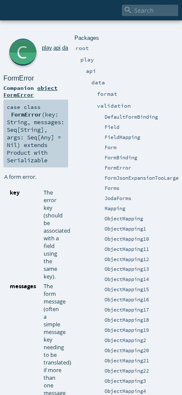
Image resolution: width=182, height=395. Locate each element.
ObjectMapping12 (127, 259)
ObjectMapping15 (127, 289)
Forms (112, 188)
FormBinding (121, 158)
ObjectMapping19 (127, 330)
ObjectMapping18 (127, 320)
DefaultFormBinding (131, 117)
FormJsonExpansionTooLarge (142, 178)
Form (110, 147)
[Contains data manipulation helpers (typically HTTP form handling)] (100, 188)
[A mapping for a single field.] (100, 137)
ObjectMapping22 (127, 371)
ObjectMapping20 (127, 350)
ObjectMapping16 (127, 300)
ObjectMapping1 (125, 229)
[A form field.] (100, 127)
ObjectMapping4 (125, 391)
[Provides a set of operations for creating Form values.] (94, 148)
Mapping (115, 208)
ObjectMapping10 (127, 239)
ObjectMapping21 (127, 361)
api (57, 48)
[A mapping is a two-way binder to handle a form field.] (100, 209)
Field (112, 127)
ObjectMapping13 (127, 269)
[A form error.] (100, 168)
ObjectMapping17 (127, 310)
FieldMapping (122, 137)
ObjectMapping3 (125, 381)
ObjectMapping (124, 219)
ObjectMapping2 (125, 340)
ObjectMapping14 (127, 279)
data (67, 48)
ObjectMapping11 (127, 249)
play (47, 48)
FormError (118, 168)
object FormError (30, 91)
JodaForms (118, 198)
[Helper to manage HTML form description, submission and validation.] (100, 148)
